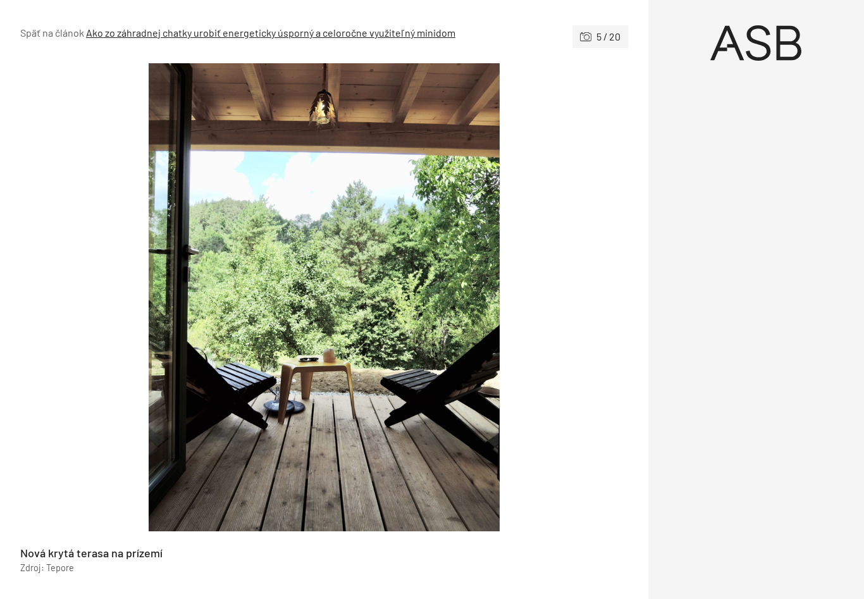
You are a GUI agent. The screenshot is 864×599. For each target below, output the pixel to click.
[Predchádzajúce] (172, 297)
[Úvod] (756, 43)
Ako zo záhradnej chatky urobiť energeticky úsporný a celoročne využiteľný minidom (270, 33)
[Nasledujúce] (475, 297)
